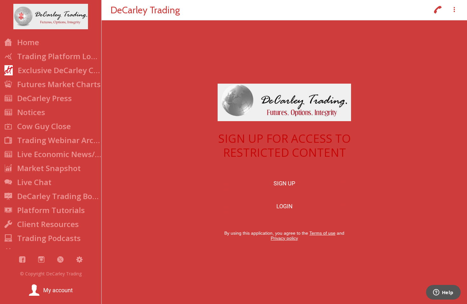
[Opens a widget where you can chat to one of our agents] (443, 293)
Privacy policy (284, 238)
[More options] (454, 10)
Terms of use (322, 233)
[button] (51, 290)
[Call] (437, 10)
